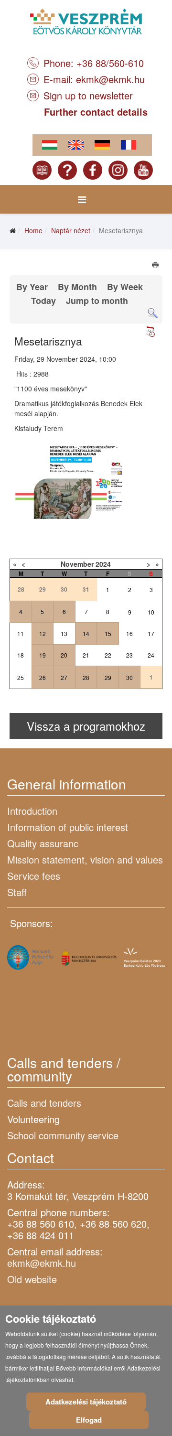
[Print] (156, 266)
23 (129, 655)
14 (86, 633)
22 (108, 655)
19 (42, 655)
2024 (103, 564)
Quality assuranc (42, 843)
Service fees (33, 876)
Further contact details (96, 112)
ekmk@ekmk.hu (110, 79)
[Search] (153, 313)
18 (20, 655)
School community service (62, 1135)
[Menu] (82, 199)
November (77, 564)
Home (33, 230)
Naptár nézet (70, 230)
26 (42, 677)
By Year (32, 287)
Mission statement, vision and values (85, 859)
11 (20, 633)
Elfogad (89, 1419)
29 (108, 677)
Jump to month (97, 300)
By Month (77, 287)
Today (43, 300)
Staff (17, 892)
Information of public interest (67, 827)
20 (64, 655)
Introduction (32, 811)
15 (108, 633)
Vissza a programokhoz (86, 725)
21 (86, 655)
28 (86, 677)
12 (42, 633)
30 (129, 677)
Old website (32, 1279)
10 (151, 612)
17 (151, 633)
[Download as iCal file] (150, 331)
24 (151, 655)
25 (20, 677)
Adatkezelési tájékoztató (86, 1401)
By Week (125, 287)
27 (64, 677)
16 (129, 633)
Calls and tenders (44, 1103)
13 (64, 633)
